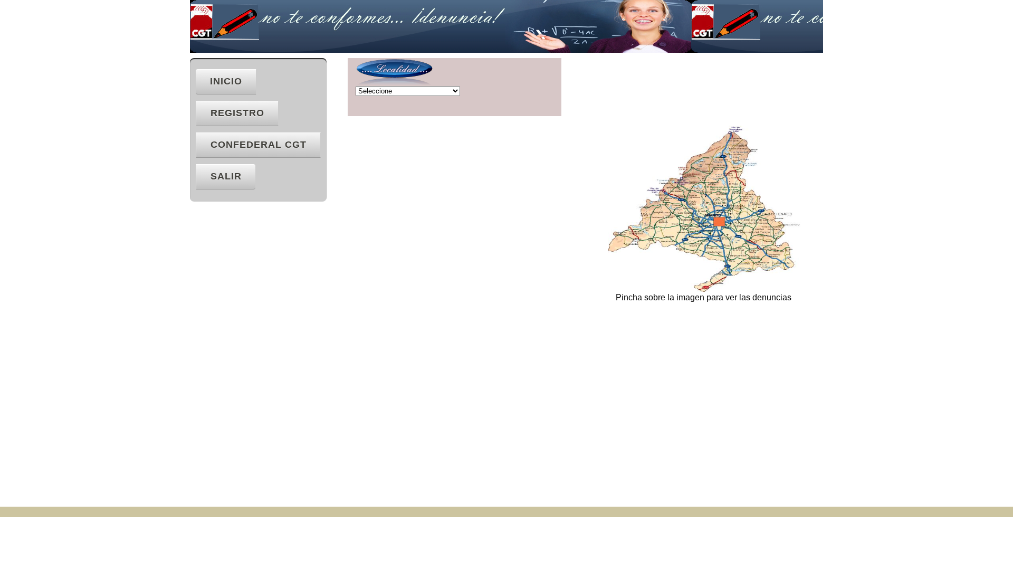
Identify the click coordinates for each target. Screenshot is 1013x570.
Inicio (226, 81)
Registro (237, 113)
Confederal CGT (259, 144)
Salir (226, 176)
